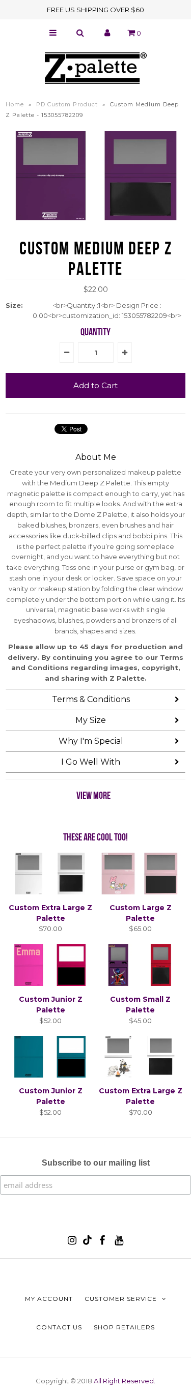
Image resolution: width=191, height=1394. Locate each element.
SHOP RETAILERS (124, 1327)
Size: (14, 305)
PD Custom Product (67, 104)
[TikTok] (87, 1242)
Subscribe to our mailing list (96, 1162)
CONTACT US (59, 1327)
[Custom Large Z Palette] (140, 892)
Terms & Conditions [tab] (91, 699)
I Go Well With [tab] (90, 762)
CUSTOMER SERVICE (121, 1298)
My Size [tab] (90, 720)
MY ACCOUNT (49, 1298)
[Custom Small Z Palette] (140, 983)
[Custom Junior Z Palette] (51, 983)
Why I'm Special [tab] (91, 741)
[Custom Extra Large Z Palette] (51, 892)
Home (15, 104)
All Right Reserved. (124, 1381)
